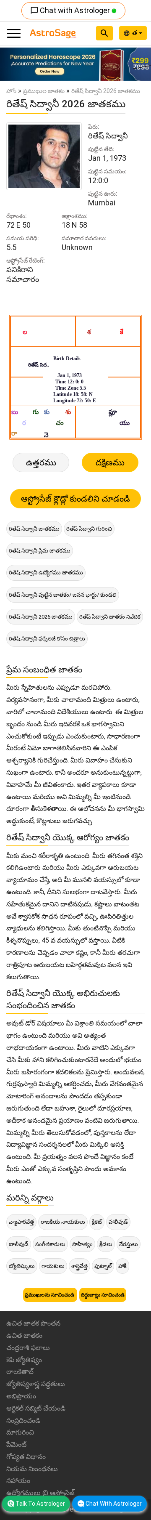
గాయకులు (53, 1266)
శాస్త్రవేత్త (79, 1266)
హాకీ (122, 1266)
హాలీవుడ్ (118, 1222)
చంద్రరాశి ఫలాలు (28, 1348)
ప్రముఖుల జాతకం (44, 91)
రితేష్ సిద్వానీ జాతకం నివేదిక (110, 617)
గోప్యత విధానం (26, 1457)
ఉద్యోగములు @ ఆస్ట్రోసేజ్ (40, 1493)
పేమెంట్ (16, 1444)
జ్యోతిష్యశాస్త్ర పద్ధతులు (35, 1384)
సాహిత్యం (82, 1244)
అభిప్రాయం (21, 1396)
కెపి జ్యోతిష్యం (24, 1360)
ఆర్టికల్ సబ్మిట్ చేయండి (35, 1408)
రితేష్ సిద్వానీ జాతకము (34, 529)
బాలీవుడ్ (19, 1244)
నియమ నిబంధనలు (32, 1469)
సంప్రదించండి (23, 1420)
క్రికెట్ (97, 1222)
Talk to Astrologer (40, 1503)
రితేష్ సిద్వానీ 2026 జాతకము (41, 617)
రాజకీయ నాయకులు (63, 1222)
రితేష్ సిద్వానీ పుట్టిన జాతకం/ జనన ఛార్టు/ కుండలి (63, 595)
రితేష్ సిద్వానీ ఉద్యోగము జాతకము (46, 572)
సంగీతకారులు (50, 1244)
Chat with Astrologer (71, 10)
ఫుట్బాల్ (103, 1266)
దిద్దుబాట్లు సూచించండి (103, 1295)
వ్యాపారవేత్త (21, 1222)
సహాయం (18, 1481)
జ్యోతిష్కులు (22, 1266)
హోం (11, 91)
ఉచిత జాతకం (24, 1335)
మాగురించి (20, 1432)
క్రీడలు (105, 1244)
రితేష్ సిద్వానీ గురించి (89, 529)
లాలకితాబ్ (20, 1372)
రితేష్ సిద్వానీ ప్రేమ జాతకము (39, 550)
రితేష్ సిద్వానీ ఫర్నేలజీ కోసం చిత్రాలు (47, 638)
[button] (11, 64)
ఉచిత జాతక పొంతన (33, 1323)
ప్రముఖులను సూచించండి (50, 1295)
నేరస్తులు (128, 1244)
